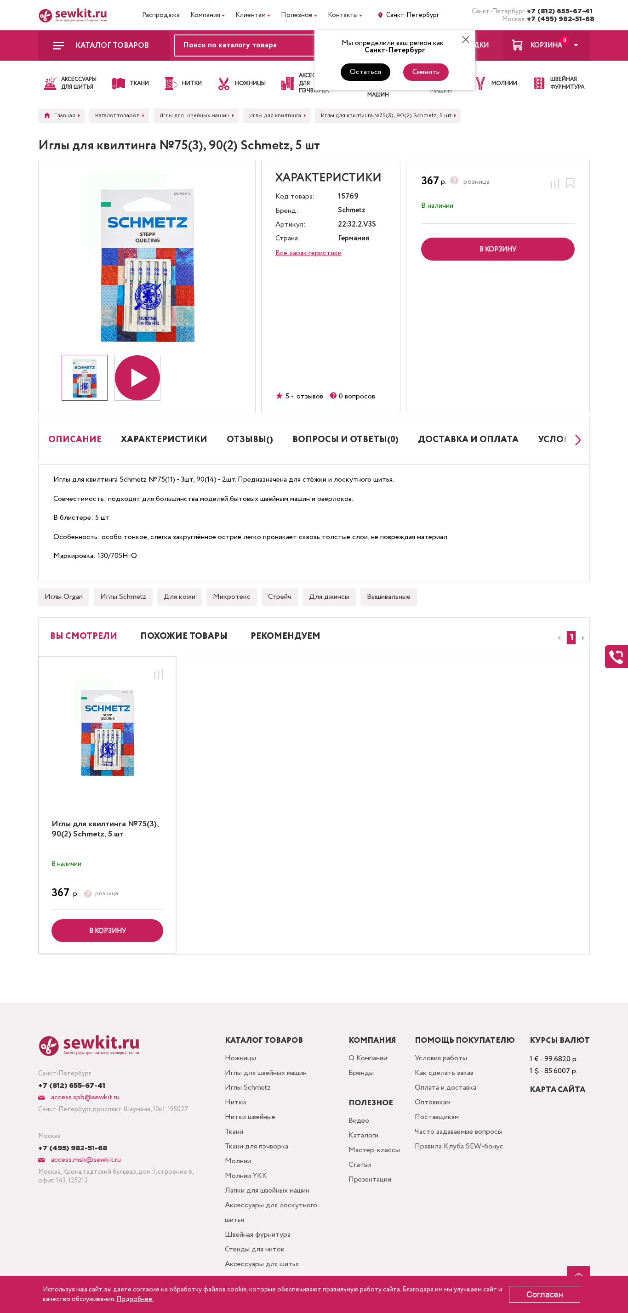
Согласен (544, 1294)
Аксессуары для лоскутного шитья (271, 1212)
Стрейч (279, 596)
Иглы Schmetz (123, 596)
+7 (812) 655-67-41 (558, 11)
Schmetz (351, 211)
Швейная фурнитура (258, 1234)
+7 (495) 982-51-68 (558, 19)
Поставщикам (437, 1117)
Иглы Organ (64, 596)
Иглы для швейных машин (266, 1073)
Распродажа (161, 15)
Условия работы (441, 1058)
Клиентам (250, 15)
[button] (571, 637)
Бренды (361, 1073)
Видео (358, 1120)
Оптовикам (433, 1102)
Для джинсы (329, 596)
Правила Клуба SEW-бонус (459, 1146)
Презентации (369, 1179)
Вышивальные (389, 596)
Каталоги (363, 1135)
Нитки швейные (250, 1117)
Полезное (297, 15)
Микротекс (232, 596)
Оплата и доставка (445, 1087)
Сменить (426, 72)
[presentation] (557, 637)
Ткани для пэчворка (256, 1146)
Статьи (359, 1165)
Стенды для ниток (255, 1249)
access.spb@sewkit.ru (84, 1097)
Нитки (235, 1102)
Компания (205, 15)
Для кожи (179, 596)
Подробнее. (135, 1299)
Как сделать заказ (444, 1073)
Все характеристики (308, 253)
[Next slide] (575, 440)
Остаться (365, 72)
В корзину (107, 931)
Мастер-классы (374, 1150)
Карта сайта (557, 1090)
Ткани (234, 1131)
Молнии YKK (246, 1176)
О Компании (367, 1058)
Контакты (343, 15)
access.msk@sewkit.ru (85, 1160)
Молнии (238, 1161)
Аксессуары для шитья (262, 1264)
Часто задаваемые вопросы (458, 1131)
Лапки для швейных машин (267, 1190)
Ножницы (240, 1058)
